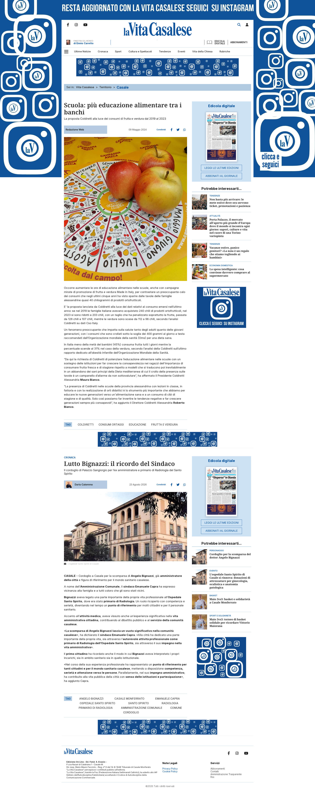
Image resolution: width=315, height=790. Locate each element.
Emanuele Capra (167, 698)
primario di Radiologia (96, 707)
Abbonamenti (238, 42)
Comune (176, 707)
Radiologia (170, 703)
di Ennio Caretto (84, 43)
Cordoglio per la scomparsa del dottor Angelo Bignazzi (230, 555)
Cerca (239, 24)
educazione (137, 424)
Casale (123, 87)
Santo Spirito (138, 703)
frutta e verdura (164, 424)
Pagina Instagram (76, 24)
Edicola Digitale (220, 42)
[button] (247, 25)
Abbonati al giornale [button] (221, 176)
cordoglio (131, 712)
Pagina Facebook (68, 24)
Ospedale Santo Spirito (97, 703)
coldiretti (86, 424)
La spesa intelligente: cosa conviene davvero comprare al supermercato (230, 272)
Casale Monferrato (129, 698)
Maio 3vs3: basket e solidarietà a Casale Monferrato (230, 600)
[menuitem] (82, 51)
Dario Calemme (84, 484)
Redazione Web (75, 129)
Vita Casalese (85, 87)
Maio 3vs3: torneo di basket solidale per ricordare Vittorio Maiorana (230, 623)
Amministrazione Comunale (141, 707)
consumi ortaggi (111, 424)
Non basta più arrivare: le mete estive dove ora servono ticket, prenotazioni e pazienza (230, 203)
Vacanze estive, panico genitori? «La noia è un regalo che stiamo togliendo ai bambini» (229, 252)
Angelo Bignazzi (91, 698)
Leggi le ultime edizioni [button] (221, 168)
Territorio (105, 87)
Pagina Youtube (85, 24)
